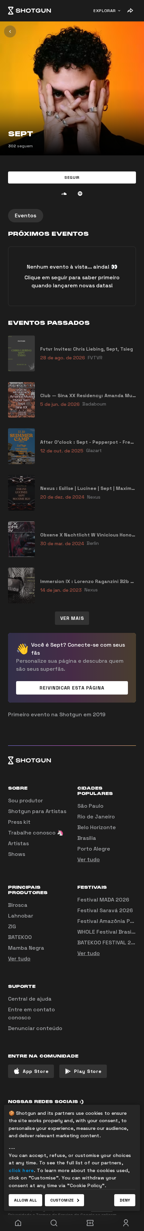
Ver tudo (88, 859)
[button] (72, 177)
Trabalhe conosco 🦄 (36, 832)
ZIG (12, 926)
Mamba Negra (26, 947)
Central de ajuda (30, 998)
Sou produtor (25, 800)
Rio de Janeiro (96, 816)
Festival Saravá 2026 (105, 910)
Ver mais (72, 618)
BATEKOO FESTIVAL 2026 (109, 942)
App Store (36, 1071)
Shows (16, 854)
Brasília (86, 838)
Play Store (87, 1071)
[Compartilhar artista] (130, 11)
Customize (62, 1200)
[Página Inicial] (29, 11)
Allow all (25, 1200)
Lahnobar (20, 915)
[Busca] (54, 1223)
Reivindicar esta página (72, 688)
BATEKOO (20, 937)
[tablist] (72, 215)
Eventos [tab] (26, 215)
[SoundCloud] (64, 194)
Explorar (104, 10)
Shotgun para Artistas (37, 811)
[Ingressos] (90, 1223)
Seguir (72, 177)
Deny (125, 1200)
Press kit (19, 821)
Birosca (17, 905)
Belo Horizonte (96, 827)
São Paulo (90, 805)
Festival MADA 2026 (103, 899)
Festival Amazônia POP (107, 921)
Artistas (18, 843)
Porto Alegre (93, 848)
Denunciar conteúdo (35, 1028)
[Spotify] (80, 194)
